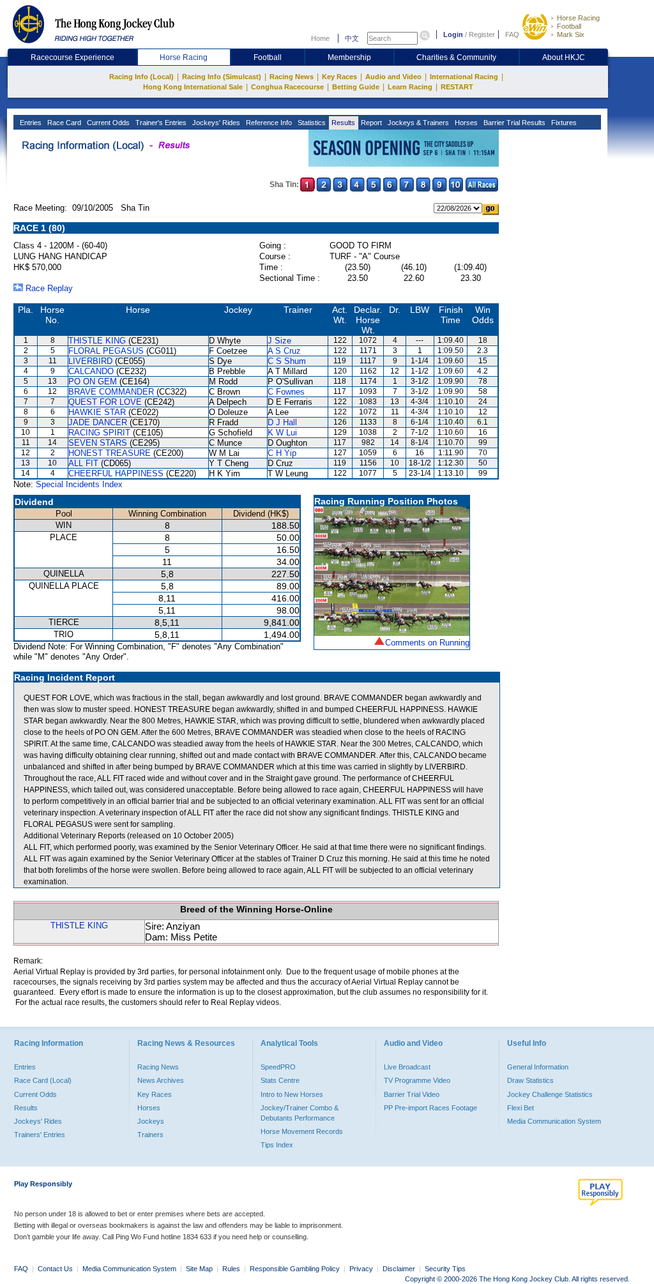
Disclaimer (399, 1269)
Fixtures (563, 122)
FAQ (512, 34)
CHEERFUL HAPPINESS (116, 473)
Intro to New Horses (292, 1094)
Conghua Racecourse (287, 87)
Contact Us (55, 1269)
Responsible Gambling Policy (295, 1269)
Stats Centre (280, 1080)
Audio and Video (393, 76)
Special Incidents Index (79, 484)
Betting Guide (355, 87)
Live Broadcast (407, 1067)
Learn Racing (410, 87)
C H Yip (282, 453)
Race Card (63, 122)
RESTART (457, 87)
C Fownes (286, 392)
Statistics (311, 122)
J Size (279, 340)
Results (342, 122)
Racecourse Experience (72, 57)
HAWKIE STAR (97, 412)
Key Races (339, 76)
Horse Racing (578, 18)
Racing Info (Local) (141, 76)
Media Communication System (554, 1121)
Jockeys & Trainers (417, 122)
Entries (30, 122)
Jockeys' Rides (215, 122)
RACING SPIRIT (99, 432)
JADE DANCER (97, 422)
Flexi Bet (520, 1108)
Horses (465, 122)
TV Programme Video (417, 1080)
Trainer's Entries (159, 122)
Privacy (361, 1269)
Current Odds (107, 122)
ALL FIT (83, 463)
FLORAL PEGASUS (106, 351)
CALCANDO (91, 371)
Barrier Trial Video (411, 1094)
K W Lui (282, 432)
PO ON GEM (92, 381)
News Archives (160, 1080)
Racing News (292, 76)
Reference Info (268, 122)
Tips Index (277, 1145)
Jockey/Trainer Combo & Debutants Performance (299, 1113)
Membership (349, 57)
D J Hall (282, 422)
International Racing (464, 76)
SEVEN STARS (97, 443)
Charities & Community (456, 57)
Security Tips (445, 1269)
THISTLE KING (97, 340)
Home (320, 38)
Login (453, 34)
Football (569, 26)
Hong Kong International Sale (193, 87)
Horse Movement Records (302, 1131)
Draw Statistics (530, 1080)
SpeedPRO (278, 1067)
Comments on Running (427, 642)
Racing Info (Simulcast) (221, 76)
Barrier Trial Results (513, 122)
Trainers (150, 1134)
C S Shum (287, 361)
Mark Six (570, 34)
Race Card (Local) (43, 1080)
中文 (352, 38)
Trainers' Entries (39, 1134)
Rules (232, 1269)
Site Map (199, 1269)
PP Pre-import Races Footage (430, 1108)
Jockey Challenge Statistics (550, 1094)
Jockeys (150, 1121)
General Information (537, 1067)
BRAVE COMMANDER (111, 392)
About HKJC (563, 57)
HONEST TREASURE (109, 453)
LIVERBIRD (90, 361)
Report (370, 122)
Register (482, 34)
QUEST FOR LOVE (105, 402)
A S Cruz (284, 351)
